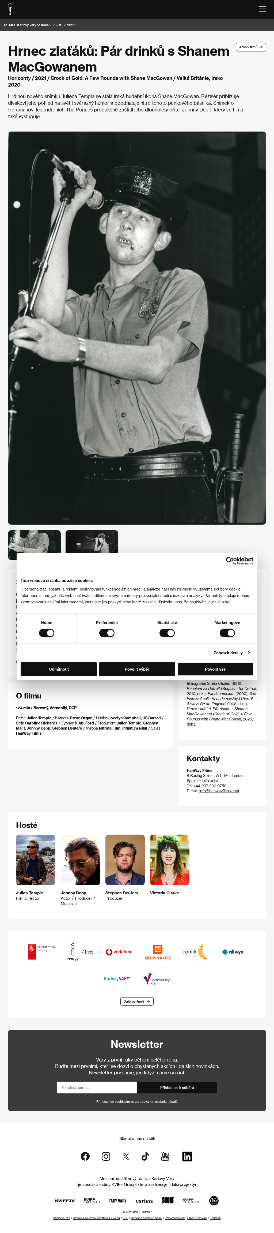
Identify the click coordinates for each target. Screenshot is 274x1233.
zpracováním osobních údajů (156, 1101)
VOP (125, 1218)
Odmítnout (59, 669)
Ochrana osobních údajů (146, 1218)
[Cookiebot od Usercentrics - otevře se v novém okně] (230, 561)
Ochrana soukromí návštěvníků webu (96, 1218)
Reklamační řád (175, 1218)
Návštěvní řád (61, 1218)
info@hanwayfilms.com (219, 791)
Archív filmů (248, 47)
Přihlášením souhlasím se (137, 1101)
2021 (40, 78)
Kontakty (215, 1218)
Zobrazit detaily (228, 653)
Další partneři (134, 1001)
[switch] (107, 633)
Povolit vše (215, 669)
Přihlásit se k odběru (177, 1087)
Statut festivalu (197, 1218)
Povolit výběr (137, 669)
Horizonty (19, 78)
